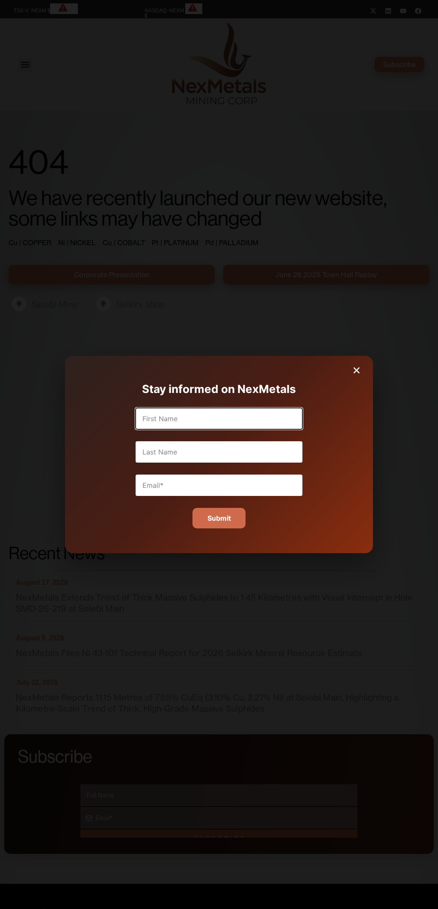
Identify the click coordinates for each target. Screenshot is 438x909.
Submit (219, 518)
